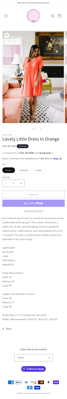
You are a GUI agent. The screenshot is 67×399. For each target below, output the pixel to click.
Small (10, 171)
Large (40, 171)
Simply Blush (28, 393)
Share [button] (9, 328)
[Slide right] (40, 129)
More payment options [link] (33, 210)
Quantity (6, 177)
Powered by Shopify (42, 393)
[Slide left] (26, 129)
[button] (6, 15)
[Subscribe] (49, 357)
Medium (25, 171)
